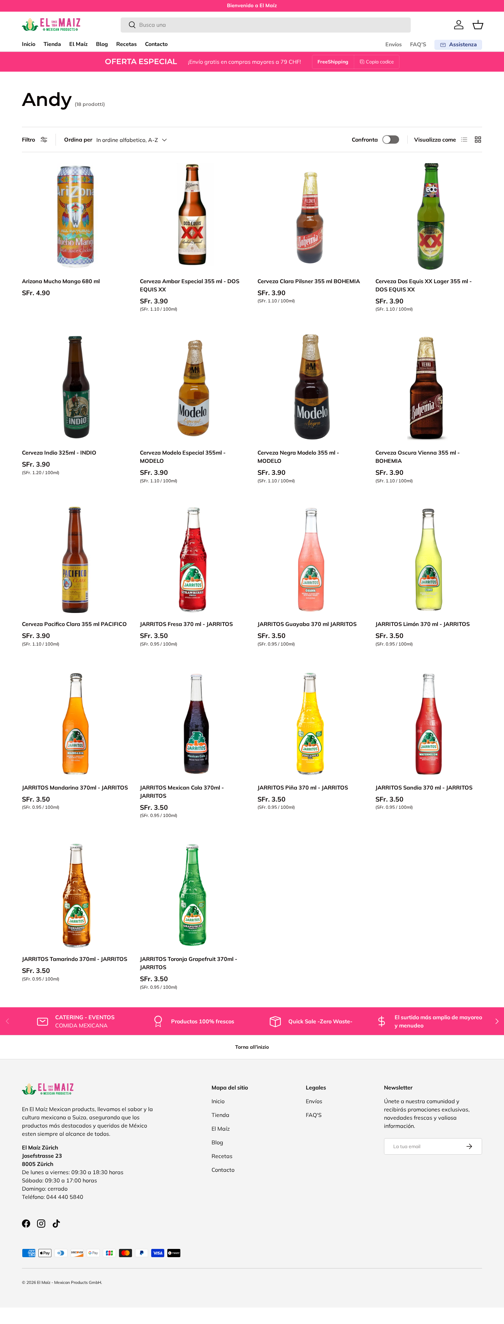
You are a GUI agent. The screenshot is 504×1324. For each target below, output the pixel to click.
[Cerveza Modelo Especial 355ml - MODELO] (193, 388)
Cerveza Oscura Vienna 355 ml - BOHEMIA (417, 456)
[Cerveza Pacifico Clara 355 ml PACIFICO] (75, 559)
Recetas (126, 44)
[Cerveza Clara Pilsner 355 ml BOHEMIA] (310, 216)
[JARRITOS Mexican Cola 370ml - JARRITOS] (193, 723)
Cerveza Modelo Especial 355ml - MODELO (183, 456)
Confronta (365, 139)
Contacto (156, 44)
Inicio (28, 44)
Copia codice (380, 62)
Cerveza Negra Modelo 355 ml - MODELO (298, 456)
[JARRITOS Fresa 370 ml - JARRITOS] (193, 559)
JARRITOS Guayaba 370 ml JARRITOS (307, 624)
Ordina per (78, 139)
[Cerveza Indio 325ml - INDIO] (75, 388)
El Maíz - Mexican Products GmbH (69, 1282)
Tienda (52, 44)
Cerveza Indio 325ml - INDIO (59, 452)
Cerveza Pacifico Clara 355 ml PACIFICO (74, 624)
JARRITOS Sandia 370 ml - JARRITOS (423, 787)
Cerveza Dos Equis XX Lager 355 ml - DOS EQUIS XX (423, 285)
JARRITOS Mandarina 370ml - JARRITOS (75, 787)
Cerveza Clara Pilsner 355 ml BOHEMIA (308, 281)
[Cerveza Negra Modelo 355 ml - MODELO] (310, 388)
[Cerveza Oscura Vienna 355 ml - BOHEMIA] (428, 388)
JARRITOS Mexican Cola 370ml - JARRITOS (182, 791)
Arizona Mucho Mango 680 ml (61, 281)
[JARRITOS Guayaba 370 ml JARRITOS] (310, 559)
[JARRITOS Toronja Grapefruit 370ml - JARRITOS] (193, 894)
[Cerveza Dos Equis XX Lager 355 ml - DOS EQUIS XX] (428, 216)
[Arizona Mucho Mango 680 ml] (75, 216)
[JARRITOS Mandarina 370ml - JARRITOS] (75, 723)
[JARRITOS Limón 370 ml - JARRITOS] (428, 559)
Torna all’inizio (252, 1047)
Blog (102, 44)
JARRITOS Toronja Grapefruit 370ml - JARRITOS (188, 963)
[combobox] (266, 24)
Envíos (393, 44)
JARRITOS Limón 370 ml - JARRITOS (422, 624)
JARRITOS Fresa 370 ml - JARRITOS (186, 624)
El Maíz (78, 44)
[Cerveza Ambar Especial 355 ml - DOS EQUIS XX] (193, 216)
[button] (477, 24)
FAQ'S (418, 44)
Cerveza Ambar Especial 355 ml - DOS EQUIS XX (189, 285)
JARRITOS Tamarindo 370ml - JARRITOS (74, 958)
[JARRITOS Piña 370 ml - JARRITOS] (310, 723)
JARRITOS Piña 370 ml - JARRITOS (302, 787)
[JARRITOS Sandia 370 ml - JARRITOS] (428, 723)
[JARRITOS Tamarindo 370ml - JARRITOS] (75, 894)
